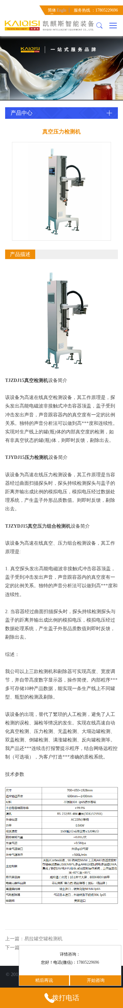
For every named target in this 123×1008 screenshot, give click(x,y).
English (61, 10)
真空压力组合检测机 (49, 526)
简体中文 (52, 11)
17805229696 (88, 962)
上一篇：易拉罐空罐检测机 (34, 938)
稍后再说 (44, 980)
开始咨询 (96, 980)
